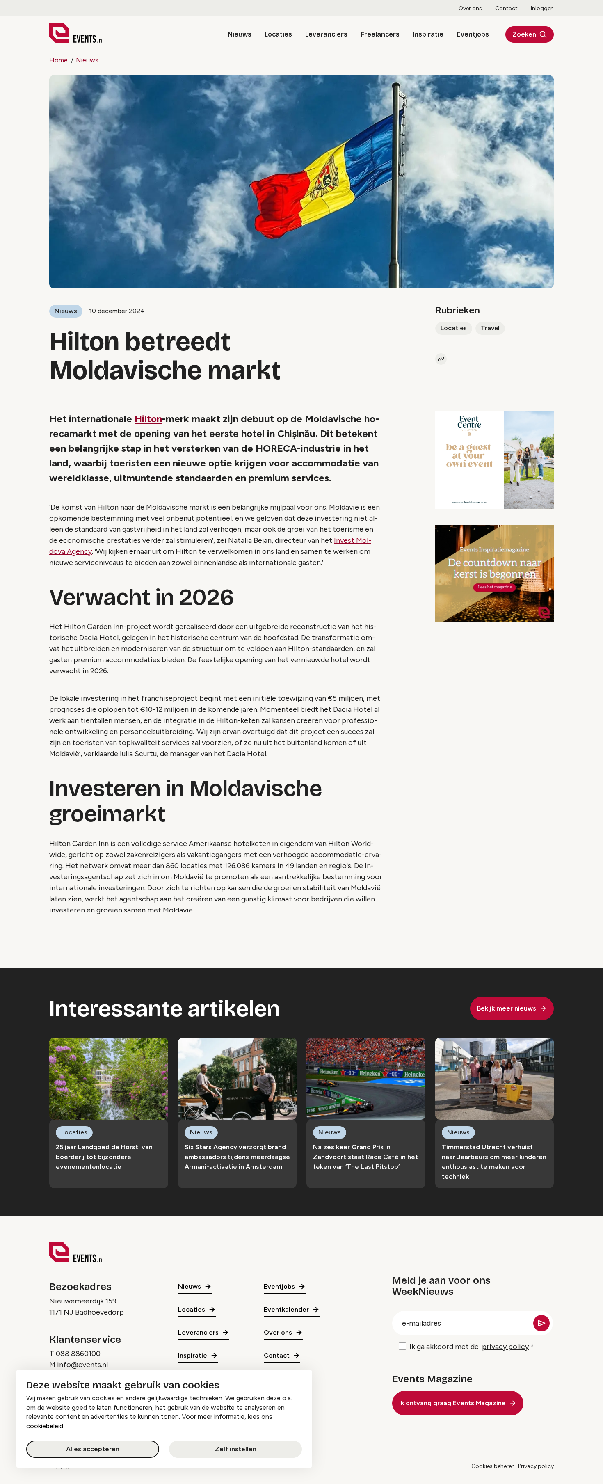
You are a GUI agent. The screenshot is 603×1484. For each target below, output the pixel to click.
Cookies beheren (493, 1466)
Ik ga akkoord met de (469, 1346)
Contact (506, 8)
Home (58, 60)
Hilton (148, 419)
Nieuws (239, 34)
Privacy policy (536, 1466)
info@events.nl (82, 1364)
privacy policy (505, 1346)
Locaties (278, 34)
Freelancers (380, 34)
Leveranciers (326, 34)
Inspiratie (428, 34)
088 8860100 (78, 1353)
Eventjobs (473, 34)
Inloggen (542, 8)
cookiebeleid (44, 1426)
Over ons (470, 8)
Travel (490, 328)
